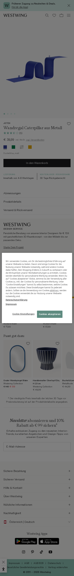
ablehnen (54, 290)
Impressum (11, 304)
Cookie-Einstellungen (23, 314)
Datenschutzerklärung (16, 300)
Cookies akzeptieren (50, 314)
